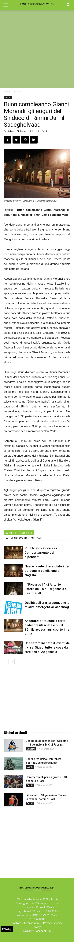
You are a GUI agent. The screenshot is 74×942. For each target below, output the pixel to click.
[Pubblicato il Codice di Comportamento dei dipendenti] (13, 552)
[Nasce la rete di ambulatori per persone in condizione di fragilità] (13, 570)
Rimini (17, 91)
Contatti (16, 923)
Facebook (40, 930)
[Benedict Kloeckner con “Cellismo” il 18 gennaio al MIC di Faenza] (13, 745)
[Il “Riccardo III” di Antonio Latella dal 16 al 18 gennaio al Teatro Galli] (13, 588)
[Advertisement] (37, 49)
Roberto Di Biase (16, 131)
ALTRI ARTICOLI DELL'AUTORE (24, 538)
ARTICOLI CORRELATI (19, 533)
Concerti (31, 748)
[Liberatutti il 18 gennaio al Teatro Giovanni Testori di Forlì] (13, 799)
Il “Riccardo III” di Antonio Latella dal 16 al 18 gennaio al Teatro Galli (46, 589)
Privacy (47, 923)
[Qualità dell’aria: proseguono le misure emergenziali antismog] (13, 607)
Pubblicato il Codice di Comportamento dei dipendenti (41, 552)
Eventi (30, 767)
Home (7, 91)
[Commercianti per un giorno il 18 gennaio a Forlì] (13, 781)
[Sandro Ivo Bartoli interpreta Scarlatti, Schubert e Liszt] (13, 763)
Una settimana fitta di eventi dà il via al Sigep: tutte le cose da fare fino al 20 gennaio (47, 647)
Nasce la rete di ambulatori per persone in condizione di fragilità (47, 570)
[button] (68, 5)
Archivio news (32, 923)
